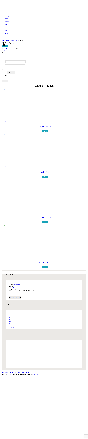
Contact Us (11, 325)
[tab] (45, 50)
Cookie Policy (5, 372)
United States (11, 327)
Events (10, 323)
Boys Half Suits (14, 40)
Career (10, 317)
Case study (11, 319)
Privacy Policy (11, 372)
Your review (5, 75)
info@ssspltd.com (12, 287)
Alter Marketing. (35, 374)
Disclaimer (27, 372)
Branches (11, 315)
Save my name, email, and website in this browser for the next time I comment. (18, 69)
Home (3, 40)
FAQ (10, 321)
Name (3, 61)
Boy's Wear (7, 40)
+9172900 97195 (17, 284)
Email (3, 65)
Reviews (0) (6, 50)
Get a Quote (5, 46)
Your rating (4, 72)
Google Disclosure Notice (19, 372)
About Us (11, 313)
